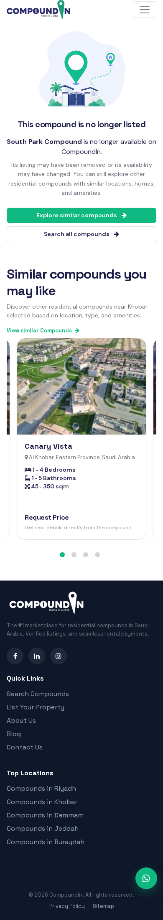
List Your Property (35, 707)
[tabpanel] (81, 439)
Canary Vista (48, 446)
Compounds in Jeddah (43, 828)
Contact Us (25, 747)
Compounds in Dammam (45, 815)
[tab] (62, 554)
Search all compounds (77, 234)
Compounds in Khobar (42, 801)
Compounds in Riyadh (41, 788)
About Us (21, 720)
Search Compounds (38, 693)
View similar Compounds (40, 330)
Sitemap (103, 906)
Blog (14, 733)
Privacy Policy (67, 906)
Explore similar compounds (77, 215)
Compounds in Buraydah (45, 841)
